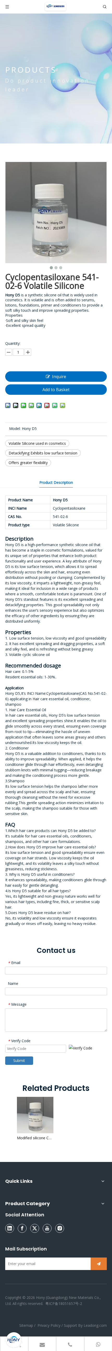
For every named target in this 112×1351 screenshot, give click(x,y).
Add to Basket (56, 389)
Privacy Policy (49, 1325)
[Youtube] (47, 1228)
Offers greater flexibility (28, 462)
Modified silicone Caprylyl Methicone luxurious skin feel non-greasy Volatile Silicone (35, 1137)
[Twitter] (34, 1228)
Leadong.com (95, 1325)
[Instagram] (59, 1228)
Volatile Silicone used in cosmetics (37, 443)
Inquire (59, 376)
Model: (15, 428)
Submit (19, 1060)
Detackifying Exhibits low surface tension (43, 453)
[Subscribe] (99, 1264)
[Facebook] (22, 1228)
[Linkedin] (9, 1228)
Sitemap (26, 1325)
